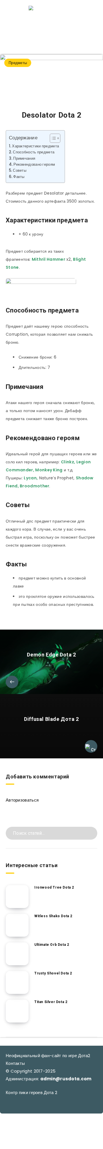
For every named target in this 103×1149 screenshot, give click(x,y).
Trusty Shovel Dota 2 (53, 973)
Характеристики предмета (35, 146)
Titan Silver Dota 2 (50, 1002)
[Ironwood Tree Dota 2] (17, 896)
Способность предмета (33, 152)
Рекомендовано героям (34, 164)
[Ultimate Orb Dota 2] (17, 953)
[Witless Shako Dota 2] (17, 925)
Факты (19, 176)
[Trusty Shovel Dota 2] (17, 982)
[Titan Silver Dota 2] (17, 1011)
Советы (19, 170)
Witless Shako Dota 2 (53, 916)
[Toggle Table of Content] (52, 138)
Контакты (15, 1063)
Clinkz (67, 462)
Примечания (24, 158)
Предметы (18, 63)
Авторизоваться (22, 800)
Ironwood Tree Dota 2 (54, 887)
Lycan (30, 478)
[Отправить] (91, 833)
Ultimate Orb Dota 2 (51, 945)
